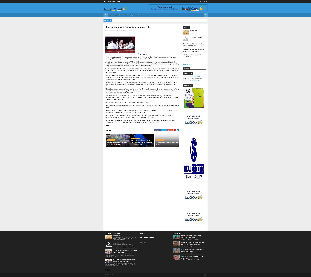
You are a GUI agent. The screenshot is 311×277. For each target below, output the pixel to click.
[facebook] (198, 2)
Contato (109, 1)
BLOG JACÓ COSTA (195, 76)
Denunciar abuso (187, 64)
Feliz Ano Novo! (193, 31)
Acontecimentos (128, 30)
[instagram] (200, 2)
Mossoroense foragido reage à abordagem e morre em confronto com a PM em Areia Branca (192, 243)
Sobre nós (113, 1)
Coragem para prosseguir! (196, 37)
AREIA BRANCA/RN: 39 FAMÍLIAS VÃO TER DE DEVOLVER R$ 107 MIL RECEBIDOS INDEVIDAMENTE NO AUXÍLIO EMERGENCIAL (142, 142)
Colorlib (111, 274)
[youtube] (207, 2)
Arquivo (133, 15)
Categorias (118, 15)
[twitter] (204, 2)
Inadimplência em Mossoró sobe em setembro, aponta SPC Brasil (167, 143)
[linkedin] (202, 2)
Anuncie (105, 1)
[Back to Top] (205, 275)
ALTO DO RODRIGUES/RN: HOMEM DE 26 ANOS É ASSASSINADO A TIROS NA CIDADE (191, 236)
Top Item (118, 1)
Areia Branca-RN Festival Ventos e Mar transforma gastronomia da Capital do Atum (117, 143)
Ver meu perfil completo (195, 80)
